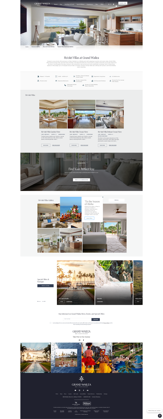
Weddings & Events (69, 4)
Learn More (89, 218)
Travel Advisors (91, 393)
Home (27, 46)
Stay (61, 4)
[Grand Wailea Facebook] (83, 390)
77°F (110, 4)
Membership (99, 393)
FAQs (57, 393)
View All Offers (45, 285)
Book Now (45, 145)
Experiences (90, 4)
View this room (56, 145)
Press (65, 393)
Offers (102, 4)
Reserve (123, 3)
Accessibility (83, 393)
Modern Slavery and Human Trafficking (85, 411)
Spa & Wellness (80, 4)
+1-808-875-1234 (86, 396)
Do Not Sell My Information (106, 411)
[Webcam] (113, 4)
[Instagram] (79, 340)
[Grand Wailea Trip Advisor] (87, 390)
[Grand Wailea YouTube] (75, 390)
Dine (96, 4)
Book (61, 301)
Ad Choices (76, 411)
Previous (39, 301)
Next (43, 301)
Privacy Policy (106, 323)
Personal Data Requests (96, 411)
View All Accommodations (81, 179)
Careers (70, 393)
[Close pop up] (103, 197)
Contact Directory (96, 396)
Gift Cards (76, 393)
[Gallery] (116, 6)
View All (116, 200)
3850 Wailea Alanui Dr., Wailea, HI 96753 (72, 396)
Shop (61, 393)
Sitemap (105, 393)
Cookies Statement (70, 411)
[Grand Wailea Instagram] (79, 390)
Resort (55, 4)
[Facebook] (83, 340)
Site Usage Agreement (62, 411)
